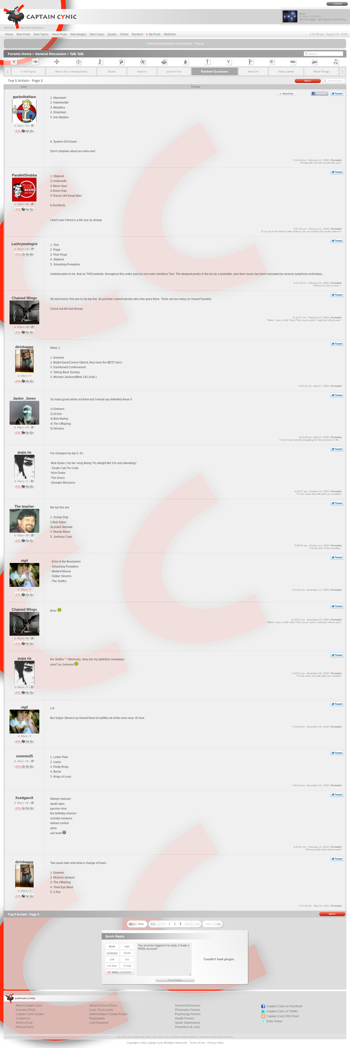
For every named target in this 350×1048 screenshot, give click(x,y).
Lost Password (98, 1022)
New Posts (23, 34)
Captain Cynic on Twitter (282, 1011)
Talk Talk (77, 54)
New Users (97, 34)
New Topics (41, 34)
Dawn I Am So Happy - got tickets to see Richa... (323, 16)
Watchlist (169, 34)
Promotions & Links (187, 1027)
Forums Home (19, 54)
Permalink (336, 160)
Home (9, 34)
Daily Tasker (274, 1021)
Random (137, 34)
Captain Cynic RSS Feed (282, 1016)
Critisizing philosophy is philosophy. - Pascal (175, 43)
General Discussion (50, 54)
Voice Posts (59, 34)
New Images (78, 34)
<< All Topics (28, 71)
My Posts (154, 34)
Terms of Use (197, 1042)
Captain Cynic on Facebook (284, 1006)
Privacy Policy (25, 1027)
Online (124, 34)
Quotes (112, 34)
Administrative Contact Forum (108, 1014)
